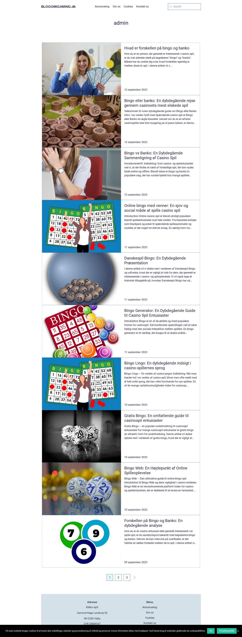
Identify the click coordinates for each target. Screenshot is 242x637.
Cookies (128, 6)
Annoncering (102, 6)
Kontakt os (142, 6)
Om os (116, 6)
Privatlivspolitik (226, 631)
